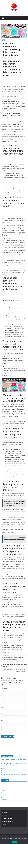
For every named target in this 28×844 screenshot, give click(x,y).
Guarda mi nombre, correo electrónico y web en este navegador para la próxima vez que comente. (13, 731)
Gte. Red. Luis (12, 57)
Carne (2, 788)
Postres (2, 795)
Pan (2, 792)
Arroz (2, 783)
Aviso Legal (5, 812)
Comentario (4, 688)
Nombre (3, 707)
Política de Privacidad (7, 821)
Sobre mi (4, 824)
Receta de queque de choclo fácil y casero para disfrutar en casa (13, 670)
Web (2, 720)
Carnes (2, 790)
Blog (4, 40)
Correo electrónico (6, 714)
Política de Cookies (7, 818)
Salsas (2, 797)
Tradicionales (4, 799)
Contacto (4, 815)
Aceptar (14, 841)
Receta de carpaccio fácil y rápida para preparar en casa (15, 665)
